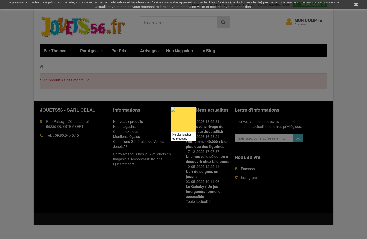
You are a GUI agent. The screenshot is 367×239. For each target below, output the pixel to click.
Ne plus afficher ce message (181, 136)
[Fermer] (195, 107)
